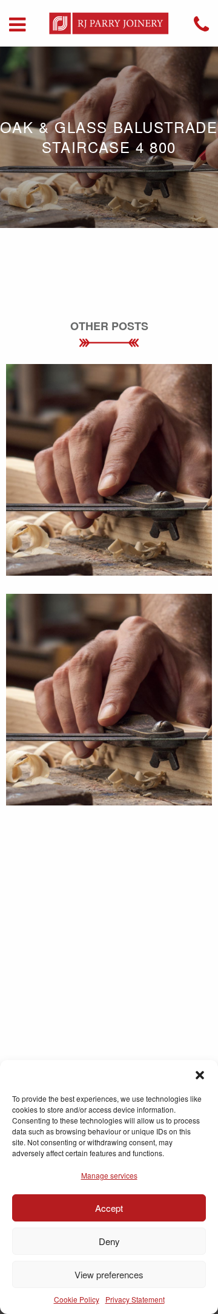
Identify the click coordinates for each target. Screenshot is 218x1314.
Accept (109, 1208)
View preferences (109, 1274)
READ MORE (109, 489)
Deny (109, 1241)
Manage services (109, 1175)
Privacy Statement (135, 1299)
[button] (200, 1075)
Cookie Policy (76, 1299)
